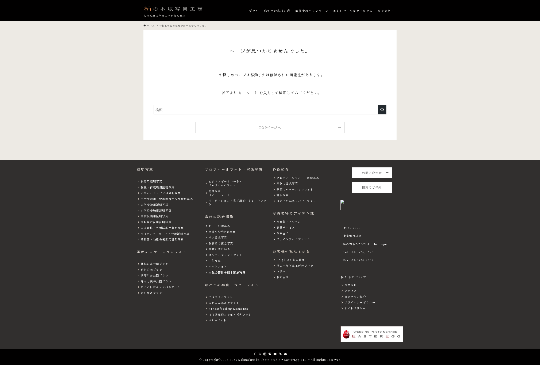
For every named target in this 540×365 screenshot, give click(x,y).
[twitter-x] (260, 354)
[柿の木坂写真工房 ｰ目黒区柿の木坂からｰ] (173, 8)
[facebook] (255, 354)
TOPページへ (270, 127)
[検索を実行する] (382, 109)
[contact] (285, 354)
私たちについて (353, 277)
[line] (270, 354)
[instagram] (265, 354)
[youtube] (275, 354)
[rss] (280, 354)
